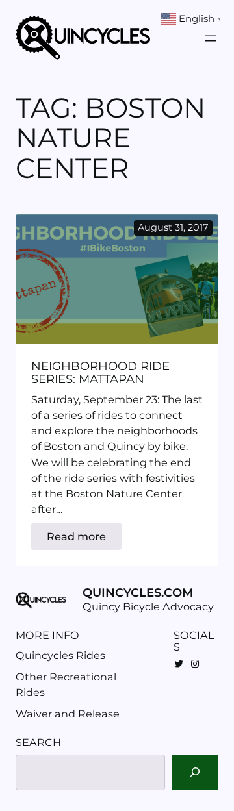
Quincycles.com (138, 592)
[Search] (195, 772)
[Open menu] (210, 38)
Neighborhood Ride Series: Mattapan (100, 373)
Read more (84, 539)
